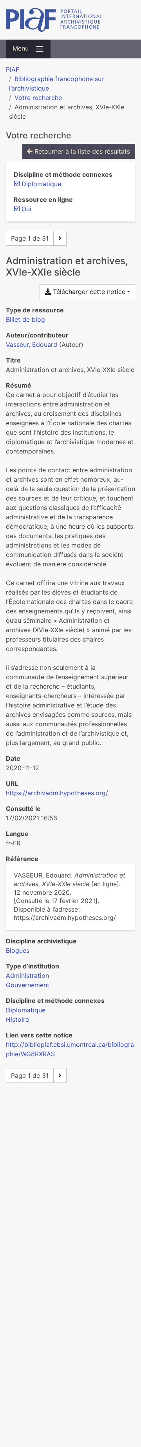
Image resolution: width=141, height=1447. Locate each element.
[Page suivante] (60, 238)
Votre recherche (38, 98)
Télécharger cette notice (88, 292)
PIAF (12, 69)
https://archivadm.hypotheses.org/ (57, 793)
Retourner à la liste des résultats (81, 151)
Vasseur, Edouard (31, 344)
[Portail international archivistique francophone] (70, 20)
